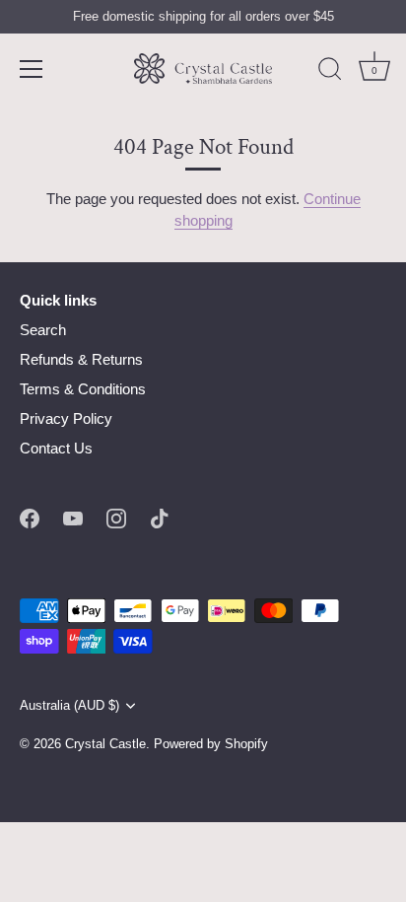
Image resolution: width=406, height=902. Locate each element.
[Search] (330, 72)
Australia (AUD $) (69, 705)
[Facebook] (29, 517)
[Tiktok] (159, 517)
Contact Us (56, 448)
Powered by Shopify (211, 743)
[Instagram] (116, 517)
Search (43, 329)
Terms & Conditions (83, 389)
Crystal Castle (105, 743)
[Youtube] (73, 517)
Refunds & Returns (81, 359)
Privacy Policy (66, 418)
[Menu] (31, 69)
